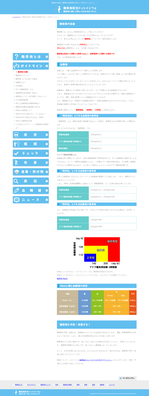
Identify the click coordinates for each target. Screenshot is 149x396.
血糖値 (102, 385)
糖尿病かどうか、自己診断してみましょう (31, 96)
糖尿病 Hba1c (62, 279)
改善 (78, 385)
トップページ (16, 17)
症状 (56, 385)
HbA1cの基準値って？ (24, 110)
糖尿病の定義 (23, 72)
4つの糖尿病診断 (22, 100)
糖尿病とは (18, 385)
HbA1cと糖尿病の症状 (24, 121)
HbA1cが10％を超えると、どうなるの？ (30, 114)
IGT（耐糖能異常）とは (24, 89)
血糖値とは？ (21, 82)
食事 (85, 385)
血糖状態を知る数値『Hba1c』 (27, 93)
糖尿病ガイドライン (23, 75)
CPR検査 (19, 86)
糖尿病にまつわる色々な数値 (26, 79)
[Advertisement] (30, 35)
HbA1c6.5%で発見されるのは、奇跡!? (30, 117)
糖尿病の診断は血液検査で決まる (28, 107)
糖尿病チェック (46, 385)
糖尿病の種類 (67, 385)
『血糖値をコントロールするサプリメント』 (95, 360)
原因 (93, 385)
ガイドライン (31, 385)
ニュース (112, 385)
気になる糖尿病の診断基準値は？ (28, 103)
